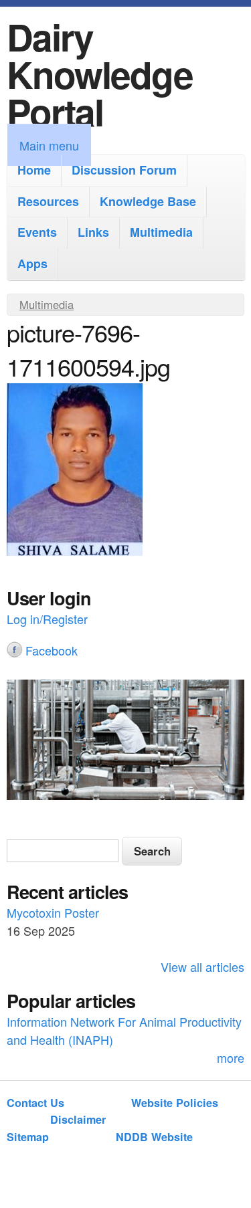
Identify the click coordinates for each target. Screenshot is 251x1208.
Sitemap (28, 1136)
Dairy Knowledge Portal (100, 74)
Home (34, 170)
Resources (48, 201)
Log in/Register (47, 618)
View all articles (202, 966)
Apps (32, 263)
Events (37, 232)
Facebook (51, 650)
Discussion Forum (124, 170)
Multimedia (161, 232)
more (230, 1057)
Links (93, 232)
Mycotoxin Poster (53, 912)
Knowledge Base (148, 201)
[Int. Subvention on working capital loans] (125, 742)
